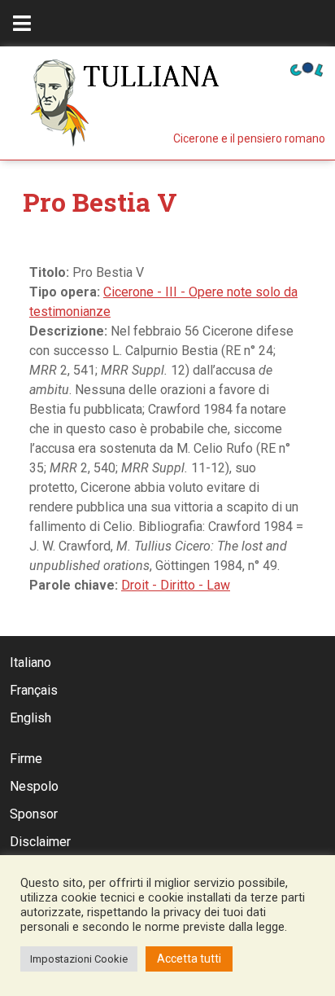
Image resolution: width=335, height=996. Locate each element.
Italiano (30, 662)
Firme (26, 758)
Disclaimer (40, 841)
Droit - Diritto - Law (175, 585)
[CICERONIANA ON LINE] (306, 68)
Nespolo (34, 786)
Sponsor (34, 814)
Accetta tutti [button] (189, 958)
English (30, 718)
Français (34, 690)
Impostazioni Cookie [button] (79, 959)
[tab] (22, 23)
